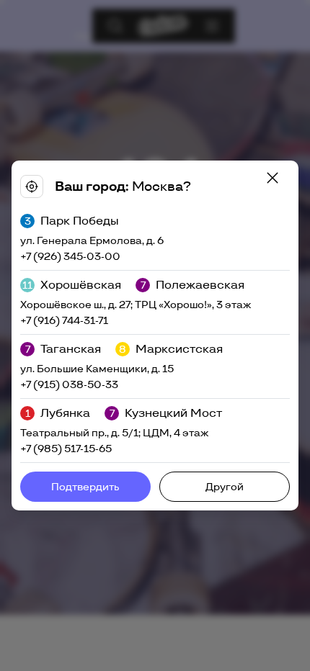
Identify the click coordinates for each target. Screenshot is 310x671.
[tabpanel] (155, 335)
